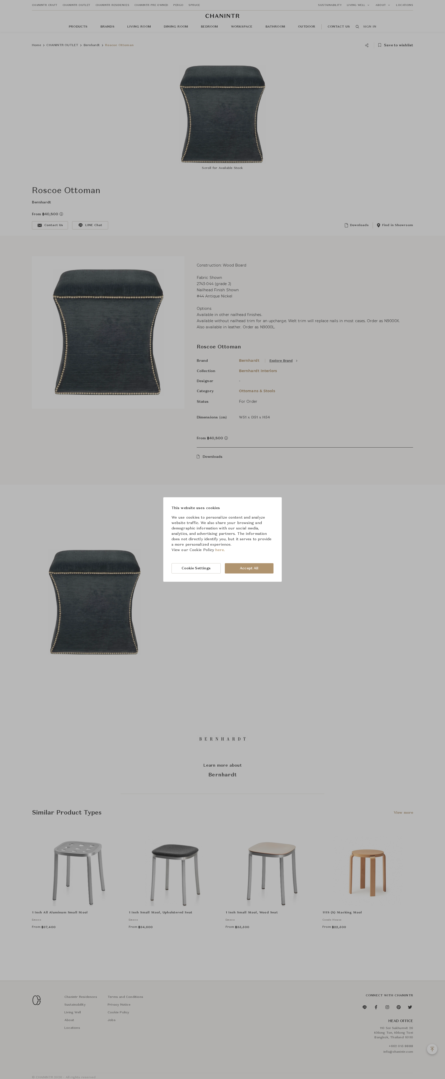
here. (220, 550)
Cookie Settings (196, 568)
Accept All (249, 568)
